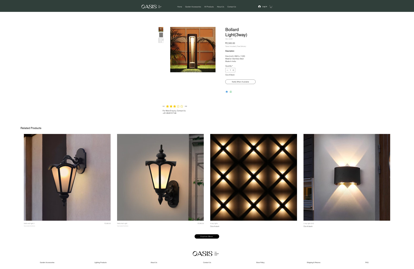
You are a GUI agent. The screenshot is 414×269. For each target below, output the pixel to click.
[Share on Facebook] (226, 92)
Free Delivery (241, 47)
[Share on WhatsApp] (231, 92)
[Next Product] (390, 177)
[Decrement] (227, 70)
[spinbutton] (230, 70)
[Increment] (233, 70)
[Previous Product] (24, 177)
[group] (207, 182)
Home (160, 20)
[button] (271, 6)
